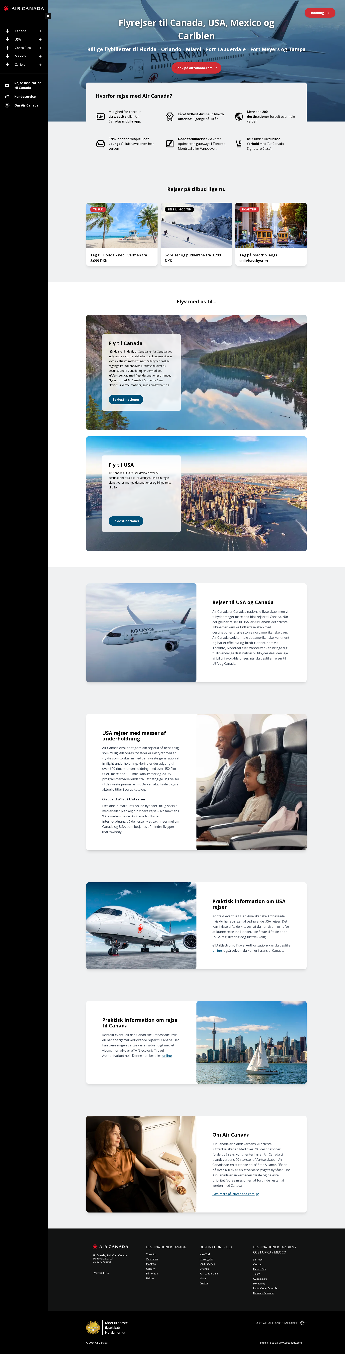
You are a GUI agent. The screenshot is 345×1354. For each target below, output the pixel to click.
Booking (317, 13)
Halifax (150, 1278)
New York (205, 1254)
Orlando (204, 1268)
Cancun (257, 1264)
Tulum (256, 1274)
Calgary (150, 1268)
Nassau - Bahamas (263, 1293)
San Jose (258, 1259)
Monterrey (259, 1283)
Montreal (151, 1264)
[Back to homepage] (24, 8)
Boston (204, 1283)
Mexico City (259, 1269)
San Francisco (207, 1264)
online (217, 950)
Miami (203, 1278)
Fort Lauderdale (209, 1273)
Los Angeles (206, 1259)
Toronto (151, 1254)
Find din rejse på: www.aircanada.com (280, 1342)
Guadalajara (260, 1278)
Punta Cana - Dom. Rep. (266, 1288)
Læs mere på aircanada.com (233, 1194)
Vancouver (152, 1259)
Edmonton (152, 1273)
